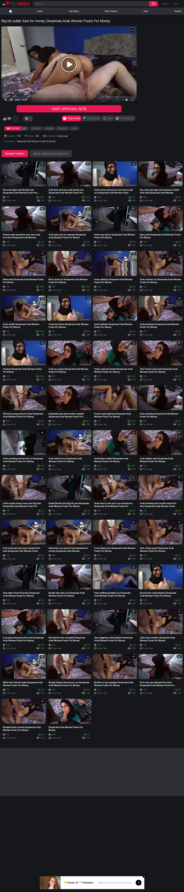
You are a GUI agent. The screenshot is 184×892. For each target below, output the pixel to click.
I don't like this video (9, 119)
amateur (36, 128)
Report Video (94, 118)
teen (74, 128)
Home (10, 11)
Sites (145, 11)
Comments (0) (127, 118)
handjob (49, 128)
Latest (40, 11)
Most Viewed (111, 11)
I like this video (5, 119)
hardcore (63, 128)
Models (178, 11)
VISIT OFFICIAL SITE (69, 109)
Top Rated (73, 11)
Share (110, 118)
